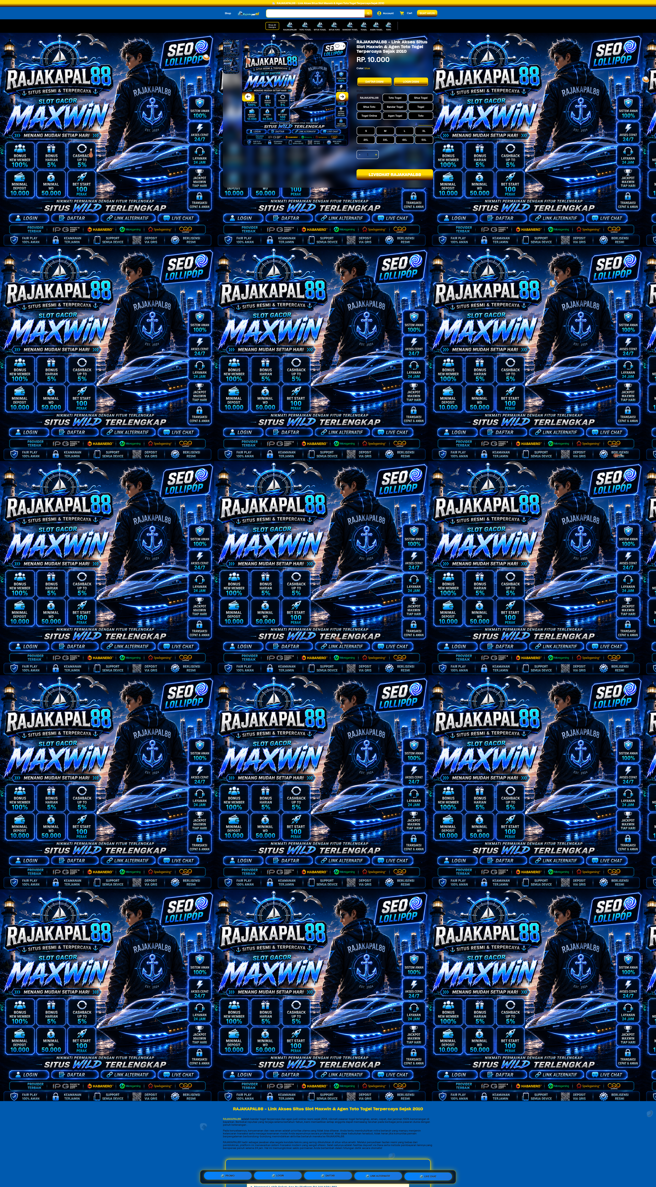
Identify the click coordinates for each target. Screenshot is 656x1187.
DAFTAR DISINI (374, 81)
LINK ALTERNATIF (380, 1176)
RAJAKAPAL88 (232, 1118)
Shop (228, 13)
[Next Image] (342, 96)
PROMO (230, 1177)
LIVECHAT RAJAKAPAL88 (395, 174)
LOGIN (280, 1176)
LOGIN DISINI (411, 81)
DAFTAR (330, 1176)
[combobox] (315, 13)
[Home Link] (249, 13)
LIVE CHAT (430, 1175)
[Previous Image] (248, 96)
